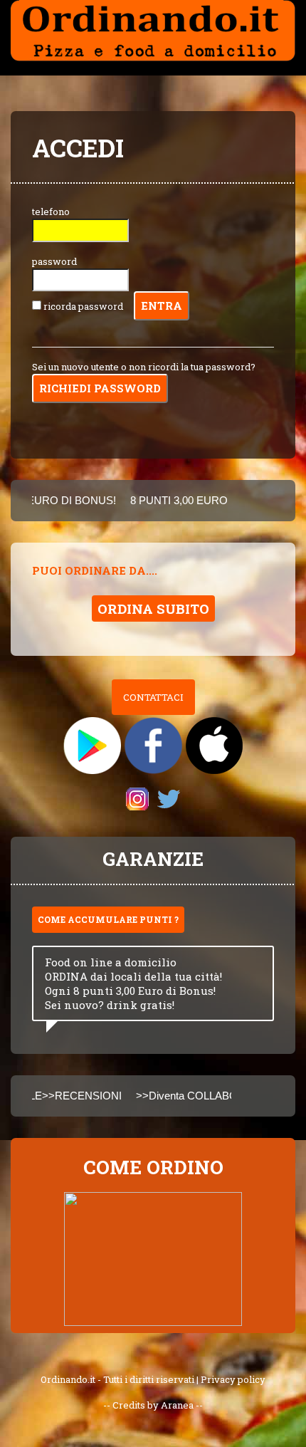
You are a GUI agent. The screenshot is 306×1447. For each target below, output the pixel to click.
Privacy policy (233, 1379)
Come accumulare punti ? (108, 919)
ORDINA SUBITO (153, 608)
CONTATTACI (153, 697)
